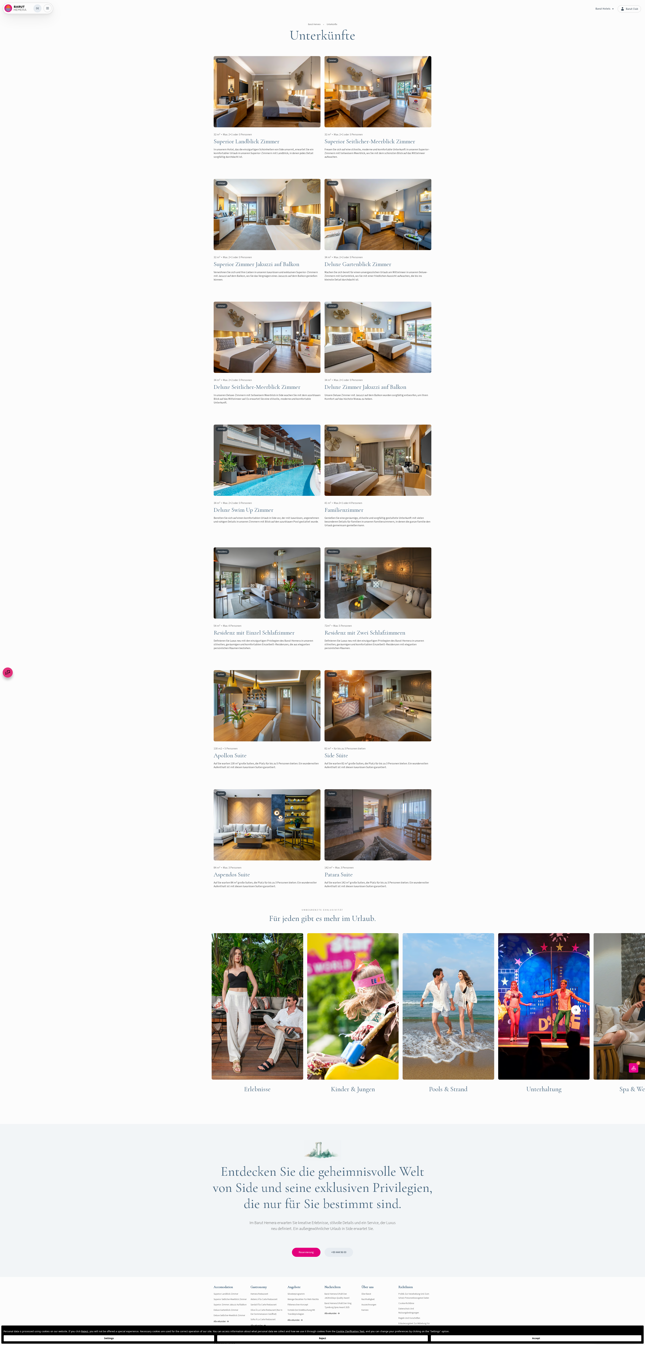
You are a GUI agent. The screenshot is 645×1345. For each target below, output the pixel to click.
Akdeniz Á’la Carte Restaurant (264, 1299)
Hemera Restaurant (259, 1293)
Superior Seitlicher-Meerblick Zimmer (230, 1299)
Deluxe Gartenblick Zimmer (226, 1310)
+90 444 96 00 (338, 1252)
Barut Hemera (314, 24)
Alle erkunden (220, 1321)
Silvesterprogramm (296, 1293)
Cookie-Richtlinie (406, 1303)
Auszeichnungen (368, 1304)
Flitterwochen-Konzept (298, 1304)
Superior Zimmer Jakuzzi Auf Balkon (230, 1304)
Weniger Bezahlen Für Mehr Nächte (303, 1299)
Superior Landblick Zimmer (226, 1293)
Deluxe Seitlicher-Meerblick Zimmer (229, 1315)
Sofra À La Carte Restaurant (263, 1319)
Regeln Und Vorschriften (409, 1318)
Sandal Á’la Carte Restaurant (263, 1304)
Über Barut (366, 1293)
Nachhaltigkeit (368, 1299)
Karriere (364, 1310)
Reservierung (306, 1252)
